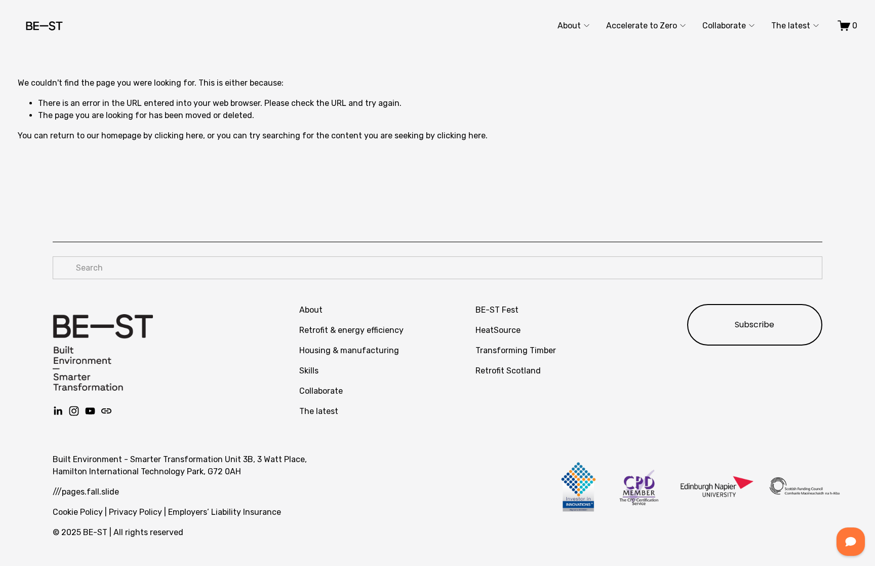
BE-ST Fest (497, 310)
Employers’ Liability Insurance (224, 512)
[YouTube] (90, 411)
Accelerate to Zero (641, 25)
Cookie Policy (78, 512)
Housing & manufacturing (349, 350)
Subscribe (754, 324)
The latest (790, 25)
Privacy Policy (135, 512)
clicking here (178, 135)
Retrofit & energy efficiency (351, 330)
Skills (309, 370)
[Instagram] (74, 411)
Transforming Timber (515, 350)
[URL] (106, 411)
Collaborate (724, 25)
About (569, 25)
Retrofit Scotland (508, 370)
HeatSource (498, 330)
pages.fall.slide (90, 492)
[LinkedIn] (58, 411)
